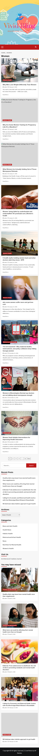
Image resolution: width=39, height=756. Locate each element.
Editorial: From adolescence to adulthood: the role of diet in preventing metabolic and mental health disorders (19, 492)
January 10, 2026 (13, 306)
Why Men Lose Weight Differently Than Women (19, 84)
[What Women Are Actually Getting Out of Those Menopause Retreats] (19, 155)
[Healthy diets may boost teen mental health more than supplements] (19, 580)
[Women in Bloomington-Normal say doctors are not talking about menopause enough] (19, 379)
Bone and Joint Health (10, 526)
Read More (5, 94)
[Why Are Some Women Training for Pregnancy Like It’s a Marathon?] (19, 110)
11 (25, 458)
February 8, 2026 (13, 87)
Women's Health (7, 80)
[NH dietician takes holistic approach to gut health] (19, 725)
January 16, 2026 (13, 262)
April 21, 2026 (12, 671)
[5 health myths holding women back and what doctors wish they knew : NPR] (19, 244)
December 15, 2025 (13, 397)
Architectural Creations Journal (11, 559)
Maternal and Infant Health (9, 342)
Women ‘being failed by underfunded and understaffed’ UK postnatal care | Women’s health (18, 214)
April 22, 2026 (12, 634)
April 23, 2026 (12, 598)
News (4, 541)
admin (5, 87)
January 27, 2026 (13, 173)
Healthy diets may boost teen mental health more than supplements (19, 479)
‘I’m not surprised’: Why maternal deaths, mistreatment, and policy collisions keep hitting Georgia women (19, 349)
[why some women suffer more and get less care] (19, 288)
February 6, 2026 (13, 129)
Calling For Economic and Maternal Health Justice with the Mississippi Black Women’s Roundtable (19, 499)
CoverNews (28, 750)
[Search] (36, 47)
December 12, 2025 (13, 442)
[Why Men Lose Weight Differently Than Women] (19, 70)
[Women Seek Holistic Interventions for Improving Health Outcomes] (19, 423)
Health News (7, 530)
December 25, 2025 (13, 353)
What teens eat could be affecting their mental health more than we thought (18, 485)
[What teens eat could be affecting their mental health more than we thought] (19, 616)
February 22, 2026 (13, 707)
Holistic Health (7, 432)
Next (29, 458)
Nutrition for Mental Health (12, 545)
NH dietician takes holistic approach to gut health (19, 504)
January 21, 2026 (13, 218)
